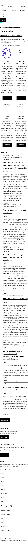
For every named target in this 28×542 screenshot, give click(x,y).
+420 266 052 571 (8, 466)
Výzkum (10, 6)
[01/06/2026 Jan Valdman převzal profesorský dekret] (15, 383)
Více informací (7, 98)
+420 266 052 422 (23, 464)
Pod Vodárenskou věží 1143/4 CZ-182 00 (9, 464)
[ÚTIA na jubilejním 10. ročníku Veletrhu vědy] (15, 206)
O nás (2, 4)
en (3, 16)
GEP (2, 518)
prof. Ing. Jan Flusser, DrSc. (21, 447)
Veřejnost (3, 489)
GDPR (2, 522)
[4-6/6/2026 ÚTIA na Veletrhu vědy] (13, 295)
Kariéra (3, 534)
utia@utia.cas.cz (16, 466)
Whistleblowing (4, 526)
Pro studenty (4, 10)
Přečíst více (5, 203)
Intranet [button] (3, 20)
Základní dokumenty (6, 510)
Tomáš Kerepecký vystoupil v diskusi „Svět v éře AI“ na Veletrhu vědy (14, 257)
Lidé (17, 3)
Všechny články (4, 420)
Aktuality (13, 10)
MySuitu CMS (19, 540)
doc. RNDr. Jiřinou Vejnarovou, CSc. (8, 433)
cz (3, 14)
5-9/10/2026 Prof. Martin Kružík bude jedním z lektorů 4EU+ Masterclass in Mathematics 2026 (15, 165)
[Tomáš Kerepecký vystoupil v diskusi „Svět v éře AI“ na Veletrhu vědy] (15, 251)
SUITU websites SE (8, 540)
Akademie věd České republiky (11, 36)
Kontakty (22, 10)
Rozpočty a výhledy (5, 514)
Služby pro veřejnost (5, 530)
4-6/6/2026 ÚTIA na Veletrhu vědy (15, 299)
